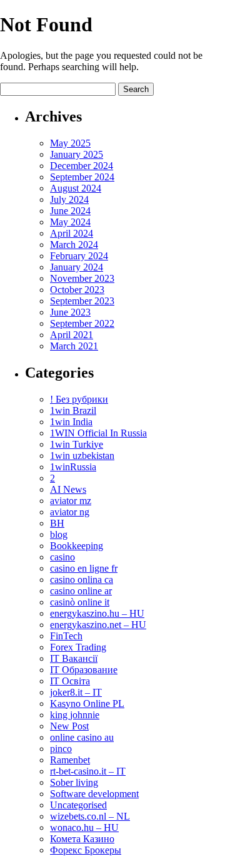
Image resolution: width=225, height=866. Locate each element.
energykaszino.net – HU (98, 624)
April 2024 (71, 233)
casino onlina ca (81, 579)
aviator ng (69, 512)
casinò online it (79, 602)
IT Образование (84, 669)
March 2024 (74, 244)
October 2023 (77, 289)
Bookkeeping (76, 545)
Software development (94, 793)
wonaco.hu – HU (84, 827)
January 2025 (76, 154)
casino (62, 557)
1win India (71, 421)
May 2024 (70, 222)
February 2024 (79, 255)
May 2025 (70, 143)
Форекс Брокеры (85, 850)
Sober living (74, 782)
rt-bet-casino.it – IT (88, 771)
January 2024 (76, 267)
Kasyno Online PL (87, 703)
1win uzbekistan (82, 455)
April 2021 (71, 334)
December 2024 (81, 165)
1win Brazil (73, 410)
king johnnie (74, 714)
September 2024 (82, 177)
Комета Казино (82, 838)
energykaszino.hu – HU (97, 613)
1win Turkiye (76, 444)
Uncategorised (78, 805)
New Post (69, 726)
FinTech (66, 636)
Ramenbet (70, 760)
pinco (61, 748)
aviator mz (70, 500)
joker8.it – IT (76, 692)
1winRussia (73, 466)
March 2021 (74, 346)
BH (57, 523)
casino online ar (81, 590)
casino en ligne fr (84, 568)
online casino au (82, 737)
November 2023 (82, 278)
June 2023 (70, 312)
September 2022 (82, 323)
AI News (68, 489)
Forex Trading (78, 647)
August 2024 (75, 188)
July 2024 (69, 199)
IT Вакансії (74, 658)
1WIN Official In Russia (98, 433)
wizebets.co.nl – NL (90, 816)
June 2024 (70, 210)
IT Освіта (70, 681)
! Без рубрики (79, 399)
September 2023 (82, 301)
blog (59, 534)
